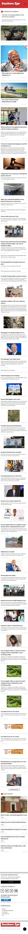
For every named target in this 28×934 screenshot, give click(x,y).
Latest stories (8, 794)
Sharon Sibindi (4, 833)
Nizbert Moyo (4, 826)
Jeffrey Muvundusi (5, 851)
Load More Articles (14, 789)
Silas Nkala (4, 842)
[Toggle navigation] (25, 4)
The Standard (4, 912)
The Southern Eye (5, 913)
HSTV (3, 915)
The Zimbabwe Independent (7, 910)
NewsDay (4, 909)
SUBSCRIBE (10, 882)
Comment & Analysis (10, 11)
